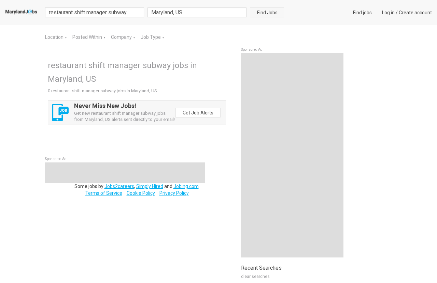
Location (55, 37)
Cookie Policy (141, 193)
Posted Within (87, 37)
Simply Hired (149, 186)
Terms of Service (103, 193)
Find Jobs (267, 12)
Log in (388, 12)
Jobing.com (186, 186)
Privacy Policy (174, 193)
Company (122, 37)
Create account (415, 12)
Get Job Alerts (198, 112)
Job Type (151, 37)
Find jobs (362, 12)
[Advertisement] (292, 155)
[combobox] (196, 12)
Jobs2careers (119, 186)
